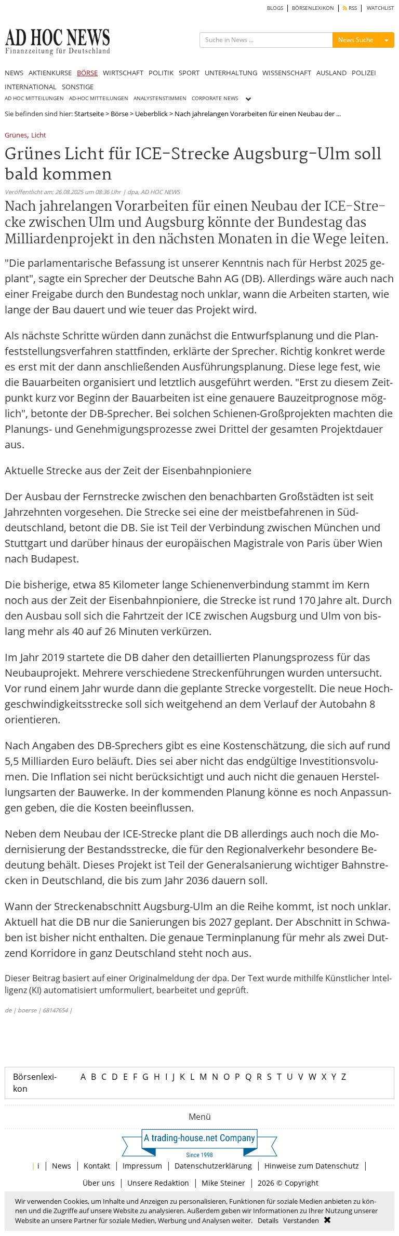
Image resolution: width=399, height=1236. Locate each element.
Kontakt (97, 1166)
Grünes (16, 136)
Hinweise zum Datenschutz (311, 1166)
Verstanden (301, 1220)
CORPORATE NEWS (215, 98)
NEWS (14, 72)
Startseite (89, 113)
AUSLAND (331, 72)
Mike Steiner (223, 1183)
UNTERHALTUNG (231, 72)
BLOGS (275, 8)
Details (268, 1220)
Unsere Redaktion (158, 1183)
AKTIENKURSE (50, 72)
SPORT (189, 72)
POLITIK (161, 72)
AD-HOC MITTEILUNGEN (98, 98)
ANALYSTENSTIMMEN (160, 98)
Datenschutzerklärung (213, 1166)
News (61, 1166)
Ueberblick (151, 113)
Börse (119, 113)
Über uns (99, 1183)
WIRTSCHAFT (123, 72)
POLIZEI (364, 72)
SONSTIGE (78, 86)
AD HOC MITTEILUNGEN (34, 98)
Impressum (142, 1166)
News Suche (356, 39)
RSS (352, 8)
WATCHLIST (380, 8)
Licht (38, 136)
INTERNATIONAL (31, 86)
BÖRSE (87, 72)
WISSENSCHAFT (286, 72)
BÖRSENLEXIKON (313, 8)
